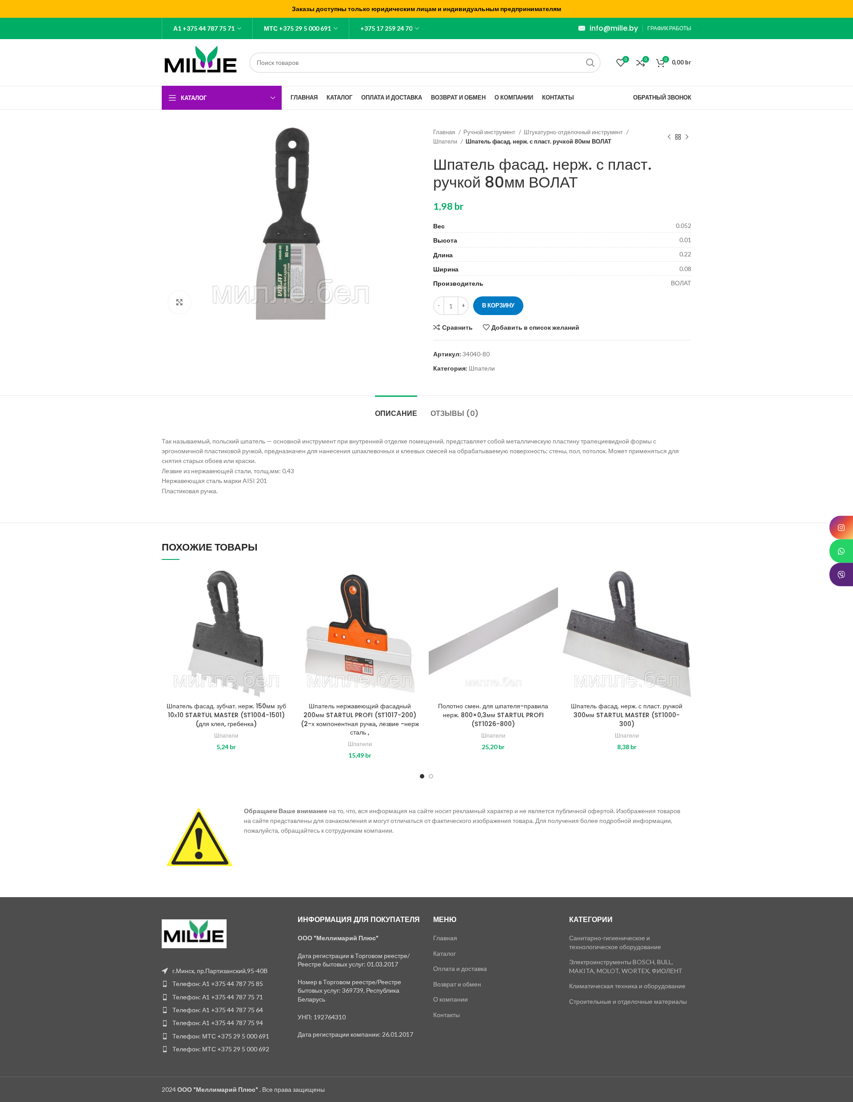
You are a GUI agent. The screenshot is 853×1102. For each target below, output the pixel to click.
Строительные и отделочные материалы (628, 1001)
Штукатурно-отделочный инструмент (574, 132)
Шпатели (445, 141)
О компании (450, 999)
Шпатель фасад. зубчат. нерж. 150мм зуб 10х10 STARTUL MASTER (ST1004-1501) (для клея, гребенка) (226, 715)
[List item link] (223, 984)
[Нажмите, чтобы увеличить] (179, 302)
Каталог (444, 953)
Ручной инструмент (490, 132)
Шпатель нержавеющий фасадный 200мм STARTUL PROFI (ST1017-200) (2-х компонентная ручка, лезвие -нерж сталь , (360, 719)
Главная (444, 132)
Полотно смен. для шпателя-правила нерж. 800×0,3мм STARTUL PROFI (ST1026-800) (493, 715)
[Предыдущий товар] (669, 136)
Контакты (446, 1014)
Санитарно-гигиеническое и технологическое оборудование (615, 942)
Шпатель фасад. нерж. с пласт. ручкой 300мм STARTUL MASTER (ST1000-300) (626, 715)
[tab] (396, 409)
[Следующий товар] (686, 136)
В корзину (498, 305)
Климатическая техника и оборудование (627, 986)
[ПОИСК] (590, 62)
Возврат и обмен (457, 984)
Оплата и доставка (460, 968)
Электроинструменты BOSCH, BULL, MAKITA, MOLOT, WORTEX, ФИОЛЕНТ (625, 966)
